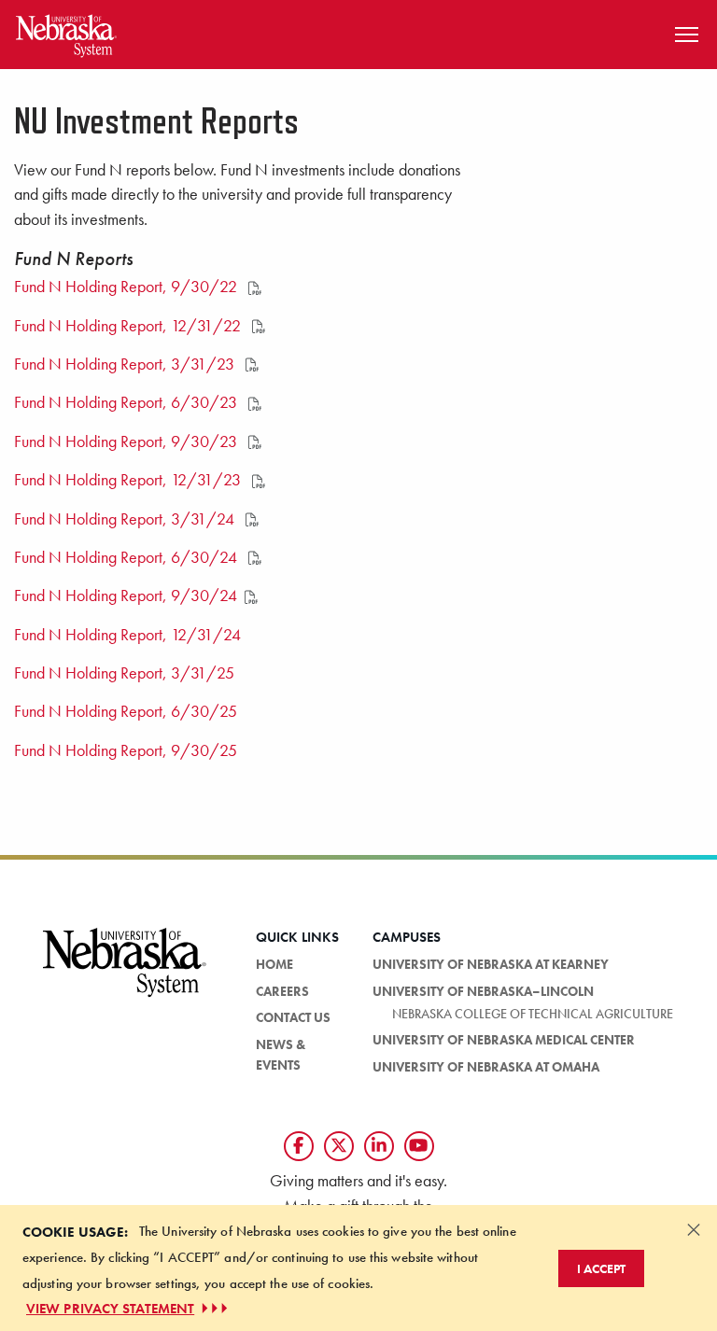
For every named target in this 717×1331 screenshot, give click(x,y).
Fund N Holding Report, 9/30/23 (127, 441)
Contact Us (293, 1017)
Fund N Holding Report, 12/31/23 (129, 479)
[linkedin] (379, 1146)
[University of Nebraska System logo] (125, 973)
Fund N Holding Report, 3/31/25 (124, 673)
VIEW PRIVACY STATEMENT (110, 1308)
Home (274, 964)
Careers (282, 991)
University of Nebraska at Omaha (486, 1066)
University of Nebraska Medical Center (504, 1039)
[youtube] (419, 1146)
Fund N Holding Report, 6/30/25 (125, 711)
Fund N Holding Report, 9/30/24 (125, 595)
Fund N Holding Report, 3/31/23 (126, 364)
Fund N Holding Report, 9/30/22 (127, 286)
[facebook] (299, 1146)
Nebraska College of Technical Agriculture (532, 1013)
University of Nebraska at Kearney (491, 964)
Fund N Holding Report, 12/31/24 (127, 634)
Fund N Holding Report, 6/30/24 (127, 557)
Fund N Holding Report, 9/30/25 (125, 750)
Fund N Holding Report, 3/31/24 (126, 519)
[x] (339, 1146)
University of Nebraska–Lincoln (483, 991)
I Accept (601, 1268)
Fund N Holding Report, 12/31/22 (129, 325)
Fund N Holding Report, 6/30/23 (127, 402)
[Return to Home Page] (66, 32)
